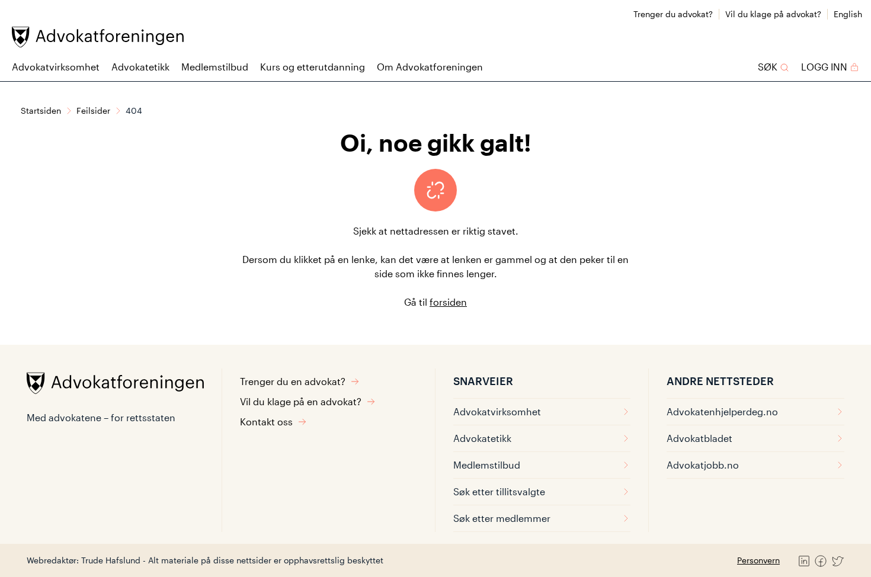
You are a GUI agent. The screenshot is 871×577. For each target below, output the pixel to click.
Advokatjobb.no (703, 464)
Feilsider (93, 110)
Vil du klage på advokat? (773, 14)
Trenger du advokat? (673, 14)
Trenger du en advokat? (292, 381)
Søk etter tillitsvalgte (499, 491)
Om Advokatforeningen (430, 66)
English (848, 14)
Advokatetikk (140, 66)
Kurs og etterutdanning (312, 66)
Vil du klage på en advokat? (300, 401)
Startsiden (41, 110)
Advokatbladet (699, 438)
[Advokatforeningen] (98, 37)
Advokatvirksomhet (56, 66)
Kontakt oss (266, 421)
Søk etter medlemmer (501, 518)
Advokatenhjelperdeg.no (722, 411)
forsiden (448, 301)
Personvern (758, 560)
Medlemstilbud (214, 66)
